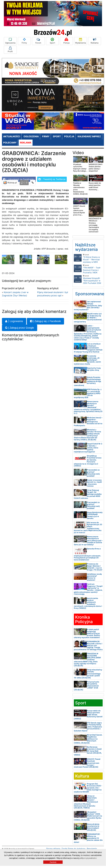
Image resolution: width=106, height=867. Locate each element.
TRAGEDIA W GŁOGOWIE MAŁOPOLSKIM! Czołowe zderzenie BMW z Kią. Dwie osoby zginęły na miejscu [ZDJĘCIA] (87, 659)
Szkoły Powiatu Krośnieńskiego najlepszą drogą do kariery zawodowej (87, 381)
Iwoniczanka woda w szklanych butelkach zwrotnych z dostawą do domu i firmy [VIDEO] (88, 603)
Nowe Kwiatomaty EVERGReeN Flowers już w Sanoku (95, 515)
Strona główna (53, 848)
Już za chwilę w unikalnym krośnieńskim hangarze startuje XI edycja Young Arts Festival (88, 348)
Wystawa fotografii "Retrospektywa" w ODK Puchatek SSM (92, 279)
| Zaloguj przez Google (20, 327)
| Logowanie (15, 321)
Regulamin (92, 848)
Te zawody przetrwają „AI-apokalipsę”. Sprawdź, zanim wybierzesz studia (87, 360)
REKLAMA (25, 142)
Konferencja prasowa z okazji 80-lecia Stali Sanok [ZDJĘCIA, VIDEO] (88, 751)
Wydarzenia (80, 43)
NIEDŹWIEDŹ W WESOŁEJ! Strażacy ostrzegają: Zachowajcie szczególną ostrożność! (95, 225)
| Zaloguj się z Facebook (46, 321)
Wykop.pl (12, 182)
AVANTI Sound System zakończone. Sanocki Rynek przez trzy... (79, 210)
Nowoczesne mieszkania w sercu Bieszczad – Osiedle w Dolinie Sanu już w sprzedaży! (88, 540)
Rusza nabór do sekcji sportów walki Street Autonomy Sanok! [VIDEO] (88, 715)
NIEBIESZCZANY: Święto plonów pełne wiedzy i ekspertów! (96, 167)
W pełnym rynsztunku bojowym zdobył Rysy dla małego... (80, 167)
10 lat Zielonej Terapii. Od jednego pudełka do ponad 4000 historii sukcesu (87, 494)
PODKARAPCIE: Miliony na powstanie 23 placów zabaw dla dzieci (88, 838)
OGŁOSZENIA (31, 136)
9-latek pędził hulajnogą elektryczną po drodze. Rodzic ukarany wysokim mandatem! (87, 633)
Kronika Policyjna (84, 619)
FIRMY (45, 136)
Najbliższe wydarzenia (86, 247)
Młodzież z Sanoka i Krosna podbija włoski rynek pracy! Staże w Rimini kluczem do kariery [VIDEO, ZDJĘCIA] (87, 435)
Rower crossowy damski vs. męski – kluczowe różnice (94, 483)
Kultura (82, 776)
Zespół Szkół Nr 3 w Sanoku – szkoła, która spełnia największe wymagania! (88, 448)
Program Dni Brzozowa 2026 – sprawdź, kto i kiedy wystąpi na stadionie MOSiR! (88, 788)
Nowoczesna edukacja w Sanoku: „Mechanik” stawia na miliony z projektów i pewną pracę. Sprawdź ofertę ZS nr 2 (88, 407)
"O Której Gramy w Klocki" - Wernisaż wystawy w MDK (91, 258)
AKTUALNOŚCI (11, 136)
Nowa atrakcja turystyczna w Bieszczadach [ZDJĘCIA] (93, 827)
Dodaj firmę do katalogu (73, 848)
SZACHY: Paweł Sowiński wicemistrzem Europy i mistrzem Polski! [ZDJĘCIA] (87, 763)
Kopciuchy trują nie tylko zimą (94, 369)
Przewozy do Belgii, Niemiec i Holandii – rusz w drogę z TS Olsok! (94, 567)
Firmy (24, 43)
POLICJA (69, 136)
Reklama (94, 43)
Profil (10, 51)
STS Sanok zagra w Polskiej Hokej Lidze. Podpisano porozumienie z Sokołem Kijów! (88, 727)
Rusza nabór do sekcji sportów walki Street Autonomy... (95, 186)
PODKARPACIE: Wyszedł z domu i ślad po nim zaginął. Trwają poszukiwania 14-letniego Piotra (88, 645)
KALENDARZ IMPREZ (89, 136)
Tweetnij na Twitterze (53, 179)
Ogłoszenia (10, 43)
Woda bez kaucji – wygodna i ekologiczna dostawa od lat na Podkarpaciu (88, 421)
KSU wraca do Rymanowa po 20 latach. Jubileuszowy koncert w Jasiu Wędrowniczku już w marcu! (88, 527)
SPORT (57, 136)
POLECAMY (10, 142)
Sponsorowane (89, 293)
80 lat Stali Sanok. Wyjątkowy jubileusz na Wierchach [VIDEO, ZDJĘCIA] (88, 739)
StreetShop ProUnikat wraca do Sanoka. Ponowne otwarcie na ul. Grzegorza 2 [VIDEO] (87, 461)
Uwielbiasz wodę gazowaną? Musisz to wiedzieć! (94, 577)
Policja (66, 43)
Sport (52, 43)
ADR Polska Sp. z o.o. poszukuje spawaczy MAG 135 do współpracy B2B (87, 393)
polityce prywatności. (88, 858)
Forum (38, 43)
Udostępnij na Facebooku (20, 179)
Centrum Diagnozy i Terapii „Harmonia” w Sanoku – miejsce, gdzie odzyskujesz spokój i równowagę (88, 589)
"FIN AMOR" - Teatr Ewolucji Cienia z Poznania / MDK (92, 269)
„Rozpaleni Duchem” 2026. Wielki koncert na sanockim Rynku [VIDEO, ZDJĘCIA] (88, 816)
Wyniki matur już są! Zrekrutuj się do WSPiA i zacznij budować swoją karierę (88, 318)
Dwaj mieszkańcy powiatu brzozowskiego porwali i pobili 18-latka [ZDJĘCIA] (88, 674)
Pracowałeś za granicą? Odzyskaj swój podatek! (93, 473)
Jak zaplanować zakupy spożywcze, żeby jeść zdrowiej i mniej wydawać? (88, 305)
